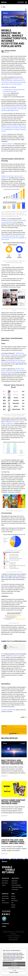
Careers (3, 885)
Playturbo (13, 904)
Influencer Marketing (16, 885)
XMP (12, 902)
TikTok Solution (15, 889)
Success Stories (5, 902)
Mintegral (13, 898)
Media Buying (15, 880)
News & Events (5, 896)
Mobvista (13, 896)
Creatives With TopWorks (17, 887)
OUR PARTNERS (5, 923)
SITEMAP (4, 926)
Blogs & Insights (5, 898)
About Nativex (5, 880)
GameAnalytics (14, 900)
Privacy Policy (13, 933)
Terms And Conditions (13, 937)
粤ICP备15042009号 (13, 939)
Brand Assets (5, 883)
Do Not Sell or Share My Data (13, 935)
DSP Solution (14, 883)
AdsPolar (13, 907)
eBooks (3, 900)
